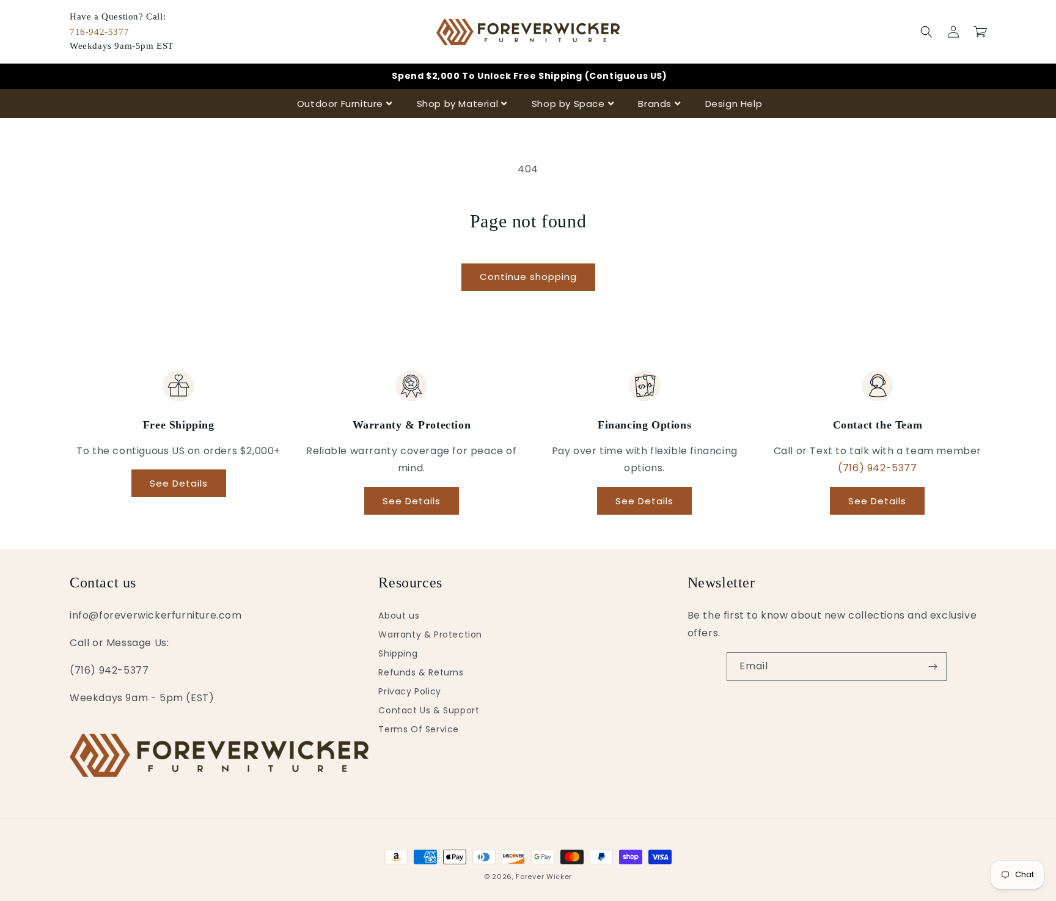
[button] (926, 31)
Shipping (397, 653)
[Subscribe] (932, 666)
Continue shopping (528, 276)
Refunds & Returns (420, 672)
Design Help (734, 103)
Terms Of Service (418, 729)
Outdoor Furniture (340, 103)
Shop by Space (568, 103)
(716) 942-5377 (877, 468)
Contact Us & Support (428, 710)
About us (398, 615)
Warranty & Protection (430, 634)
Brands (655, 103)
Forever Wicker (544, 876)
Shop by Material (458, 103)
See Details (179, 483)
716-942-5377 (99, 32)
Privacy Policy (409, 691)
